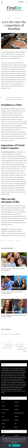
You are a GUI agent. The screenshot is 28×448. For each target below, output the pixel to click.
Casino (3, 405)
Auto (3, 402)
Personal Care (5, 420)
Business (9, 17)
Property (16, 420)
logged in (9, 334)
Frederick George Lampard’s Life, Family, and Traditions (13, 269)
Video (15, 427)
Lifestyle (16, 416)
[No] (26, 442)
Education (16, 405)
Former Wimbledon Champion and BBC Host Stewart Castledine (14, 315)
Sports (3, 423)
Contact (16, 435)
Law (3, 416)
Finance (16, 409)
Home (3, 435)
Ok (10, 445)
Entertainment (5, 409)
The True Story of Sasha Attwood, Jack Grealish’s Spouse (12, 292)
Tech (15, 423)
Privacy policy (16, 445)
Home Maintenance (19, 413)
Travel (3, 427)
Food (3, 413)
